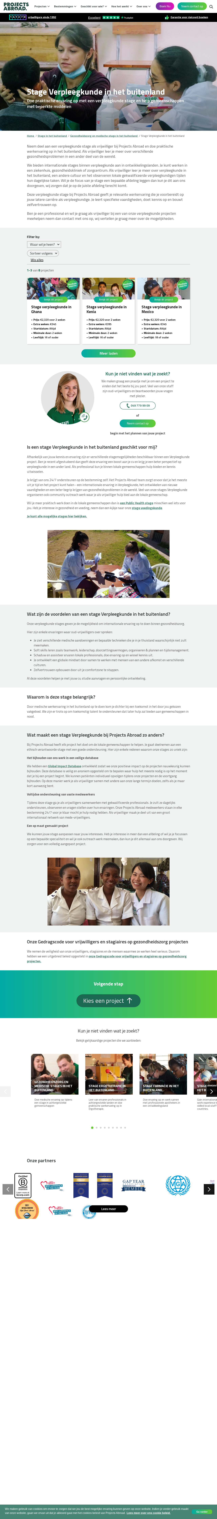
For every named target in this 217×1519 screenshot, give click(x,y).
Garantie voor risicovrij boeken (189, 17)
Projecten (40, 6)
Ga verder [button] (202, 1511)
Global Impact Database (64, 766)
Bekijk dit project (53, 299)
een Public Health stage (136, 502)
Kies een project (104, 1000)
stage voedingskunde (147, 507)
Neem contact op (192, 6)
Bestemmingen (63, 6)
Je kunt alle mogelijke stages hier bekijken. (57, 516)
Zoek (211, 5)
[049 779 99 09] (84, 417)
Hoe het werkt (120, 6)
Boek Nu (165, 6)
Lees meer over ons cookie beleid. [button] (149, 1513)
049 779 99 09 (140, 405)
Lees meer (108, 1208)
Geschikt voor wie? (92, 6)
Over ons (141, 6)
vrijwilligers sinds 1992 (42, 17)
